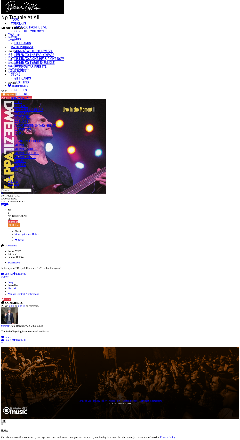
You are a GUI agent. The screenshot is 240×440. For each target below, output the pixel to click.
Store (15, 74)
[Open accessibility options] (3, 421)
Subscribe (13, 221)
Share (21, 240)
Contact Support (129, 400)
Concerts (18, 23)
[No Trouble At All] (2, 204)
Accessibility (114, 400)
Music (15, 35)
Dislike (21, 273)
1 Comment (11, 245)
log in (11, 306)
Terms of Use (85, 400)
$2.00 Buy (14, 225)
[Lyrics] (5, 204)
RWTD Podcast (22, 47)
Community (20, 98)
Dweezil (12, 288)
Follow (5, 276)
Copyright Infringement (151, 400)
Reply (7, 337)
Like (8, 273)
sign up (21, 306)
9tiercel (5, 325)
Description (14, 262)
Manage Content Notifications (23, 294)
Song (10, 282)
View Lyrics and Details (26, 234)
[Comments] (7, 204)
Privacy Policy (100, 400)
